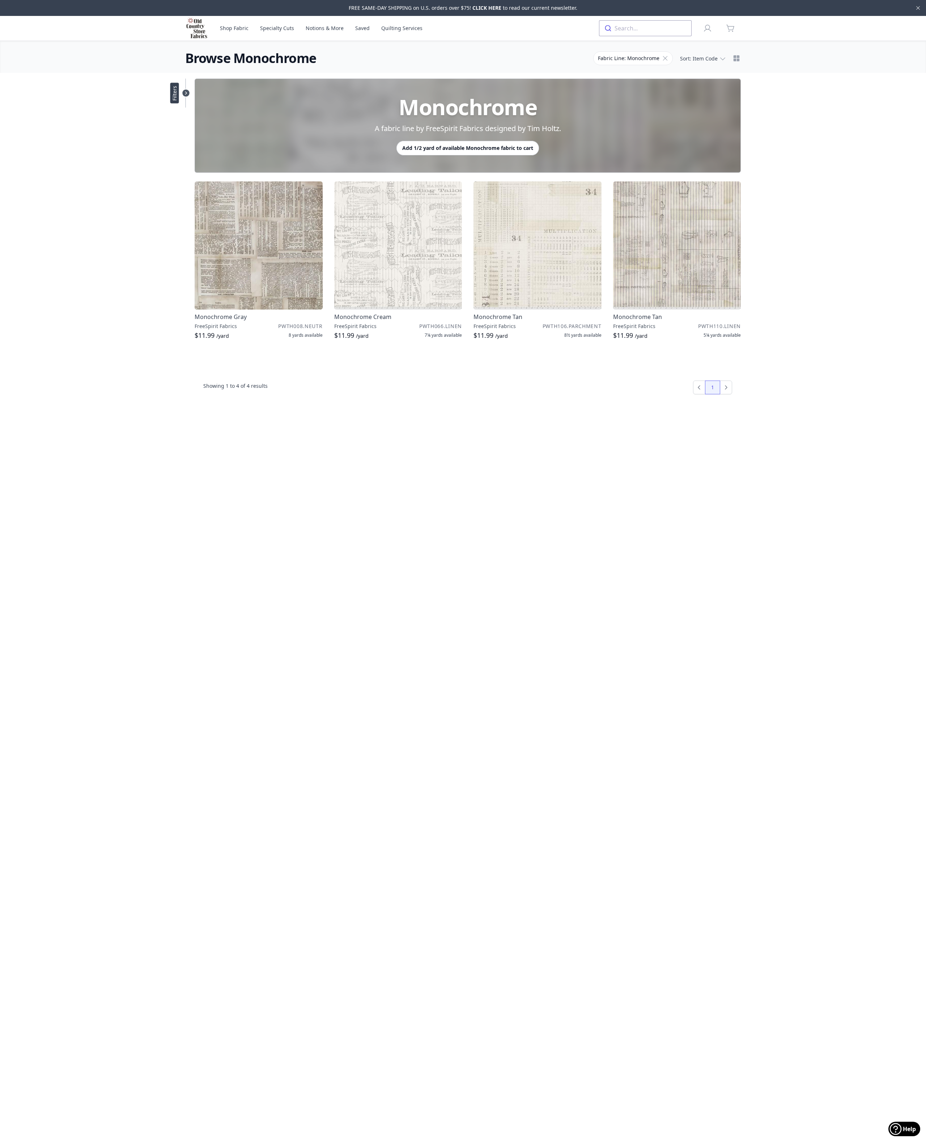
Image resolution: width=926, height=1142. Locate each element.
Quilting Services (401, 28)
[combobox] (645, 28)
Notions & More (325, 28)
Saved (362, 28)
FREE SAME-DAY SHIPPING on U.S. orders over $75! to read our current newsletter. (463, 7)
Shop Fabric (234, 28)
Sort (699, 58)
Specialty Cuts (277, 28)
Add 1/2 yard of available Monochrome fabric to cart (467, 147)
